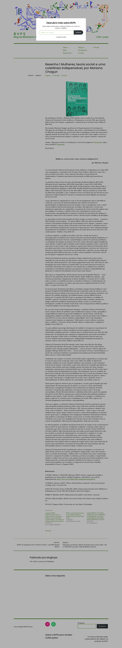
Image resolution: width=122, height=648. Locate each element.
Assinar (78, 32)
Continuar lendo (61, 37)
